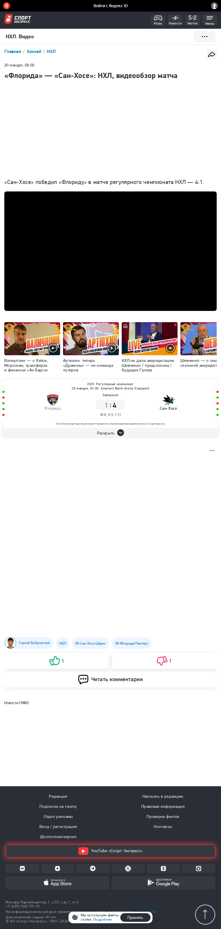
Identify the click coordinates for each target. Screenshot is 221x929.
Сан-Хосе (168, 408)
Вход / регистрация (58, 826)
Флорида (52, 408)
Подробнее (102, 919)
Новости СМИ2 (16, 702)
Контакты (163, 826)
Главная (13, 51)
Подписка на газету (58, 806)
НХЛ (51, 51)
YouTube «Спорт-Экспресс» (116, 850)
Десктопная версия (58, 836)
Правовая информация (162, 806)
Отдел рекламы (58, 816)
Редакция (58, 796)
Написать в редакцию (163, 796)
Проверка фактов (162, 816)
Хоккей (35, 51)
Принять (135, 917)
